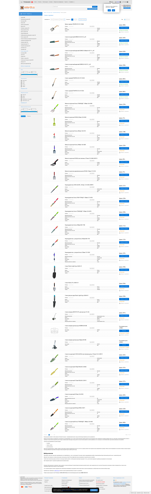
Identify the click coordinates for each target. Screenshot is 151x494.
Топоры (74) (23, 56)
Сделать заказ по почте (84, 483)
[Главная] (21, 1)
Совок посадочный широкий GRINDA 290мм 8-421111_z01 (79, 50)
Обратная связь (146, 492)
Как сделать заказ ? (99, 480)
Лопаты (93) (23, 22)
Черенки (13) (23, 61)
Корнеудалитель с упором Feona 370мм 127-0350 (77, 252)
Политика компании (99, 487)
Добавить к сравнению (124, 44)
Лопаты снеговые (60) (25, 24)
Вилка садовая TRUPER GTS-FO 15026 (74, 24)
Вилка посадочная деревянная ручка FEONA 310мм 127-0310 (80, 171)
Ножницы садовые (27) (25, 28)
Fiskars (24, 83)
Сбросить (29, 116)
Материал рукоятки (24, 92)
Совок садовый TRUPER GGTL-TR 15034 (75, 78)
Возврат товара (64, 485)
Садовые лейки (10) (24, 42)
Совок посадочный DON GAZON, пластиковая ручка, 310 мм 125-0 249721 (84, 354)
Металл (24, 97)
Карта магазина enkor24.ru (49, 487)
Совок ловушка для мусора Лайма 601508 (75, 340)
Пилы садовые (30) (24, 31)
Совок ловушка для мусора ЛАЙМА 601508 (76, 325)
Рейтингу (61, 19)
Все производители (48, 489)
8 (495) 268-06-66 (127, 5)
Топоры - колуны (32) (24, 58)
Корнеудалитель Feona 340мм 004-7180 (75, 225)
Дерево (24, 96)
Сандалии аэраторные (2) (25, 45)
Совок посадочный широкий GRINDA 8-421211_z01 (78, 64)
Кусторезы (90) (23, 21)
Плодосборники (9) (24, 33)
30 (72, 19)
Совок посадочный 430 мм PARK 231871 (75, 408)
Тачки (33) (22, 54)
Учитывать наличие (82, 19)
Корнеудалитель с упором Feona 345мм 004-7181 (77, 238)
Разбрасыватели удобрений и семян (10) (28, 35)
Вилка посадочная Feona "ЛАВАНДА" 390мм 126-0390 (78, 103)
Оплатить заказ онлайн (92, 8)
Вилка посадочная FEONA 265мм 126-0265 (75, 117)
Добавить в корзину (124, 27)
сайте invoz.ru (57, 470)
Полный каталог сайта (48, 485)
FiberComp (24, 94)
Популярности (56, 19)
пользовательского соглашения (119, 484)
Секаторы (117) (23, 47)
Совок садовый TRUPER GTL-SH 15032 (74, 90)
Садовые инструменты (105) (26, 40)
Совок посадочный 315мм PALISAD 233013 (75, 380)
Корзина (132, 492)
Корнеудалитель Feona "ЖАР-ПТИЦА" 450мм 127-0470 (79, 197)
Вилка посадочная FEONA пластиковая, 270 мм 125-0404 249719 (81, 158)
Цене (52, 19)
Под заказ (124, 330)
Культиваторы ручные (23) (25, 19)
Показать (23, 116)
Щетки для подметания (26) (26, 63)
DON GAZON (24, 80)
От (21, 72)
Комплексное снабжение (100, 489)
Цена (22, 69)
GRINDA (24, 86)
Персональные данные (100, 483)
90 (76, 19)
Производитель (24, 78)
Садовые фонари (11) (25, 44)
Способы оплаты (65, 487)
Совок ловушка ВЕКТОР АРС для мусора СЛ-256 (77, 312)
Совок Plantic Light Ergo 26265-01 (73, 266)
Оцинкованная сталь (26, 100)
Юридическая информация (67, 480)
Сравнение (139, 492)
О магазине (46, 480)
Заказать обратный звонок (84, 485)
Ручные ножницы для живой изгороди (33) (28, 38)
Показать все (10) (24, 88)
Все (54, 434)
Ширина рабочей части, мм (26, 106)
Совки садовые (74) (24, 51)
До (29, 72)
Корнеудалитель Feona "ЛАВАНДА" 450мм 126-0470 (78, 211)
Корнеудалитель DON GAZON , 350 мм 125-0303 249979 (79, 185)
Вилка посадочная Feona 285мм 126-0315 (75, 131)
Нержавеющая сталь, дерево (27, 99)
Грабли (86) (23, 17)
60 (74, 19)
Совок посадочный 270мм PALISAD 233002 (75, 366)
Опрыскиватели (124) (25, 29)
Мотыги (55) (23, 26)
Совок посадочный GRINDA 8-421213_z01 (75, 37)
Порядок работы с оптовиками (101, 485)
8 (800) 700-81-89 (127, 6)
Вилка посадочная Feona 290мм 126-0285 (75, 144)
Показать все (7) (24, 102)
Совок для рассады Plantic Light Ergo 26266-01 (76, 295)
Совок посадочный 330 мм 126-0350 (74, 394)
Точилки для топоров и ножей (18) (27, 60)
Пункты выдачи (64, 483)
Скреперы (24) (23, 49)
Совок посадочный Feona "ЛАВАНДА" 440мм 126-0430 (79, 421)
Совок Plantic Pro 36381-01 (72, 282)
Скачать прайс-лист (48, 491)
